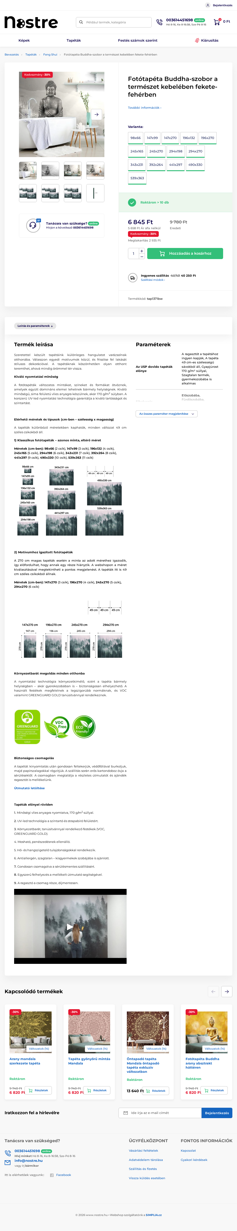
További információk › (144, 107)
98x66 (136, 138)
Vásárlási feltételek (143, 1150)
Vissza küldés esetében (147, 1178)
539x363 (137, 178)
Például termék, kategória (106, 22)
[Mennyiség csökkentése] (142, 256)
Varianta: (135, 127)
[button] (96, 114)
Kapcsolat (188, 1150)
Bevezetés (12, 54)
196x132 (189, 138)
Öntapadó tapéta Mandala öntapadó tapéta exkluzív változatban (143, 1065)
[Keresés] (81, 22)
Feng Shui (50, 54)
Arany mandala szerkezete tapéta (24, 1061)
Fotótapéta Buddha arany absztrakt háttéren (202, 1063)
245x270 (156, 151)
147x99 (152, 138)
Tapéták (31, 54)
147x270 (170, 138)
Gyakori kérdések (194, 1160)
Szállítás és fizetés (143, 1169)
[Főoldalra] (31, 22)
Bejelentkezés (222, 5)
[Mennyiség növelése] (142, 251)
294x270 (195, 151)
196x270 (207, 138)
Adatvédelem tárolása (146, 1160)
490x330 (195, 165)
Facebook (63, 1175)
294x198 (175, 151)
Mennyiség (133, 253)
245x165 (137, 151)
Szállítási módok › (153, 279)
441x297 (175, 165)
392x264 (156, 165)
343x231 (137, 165)
